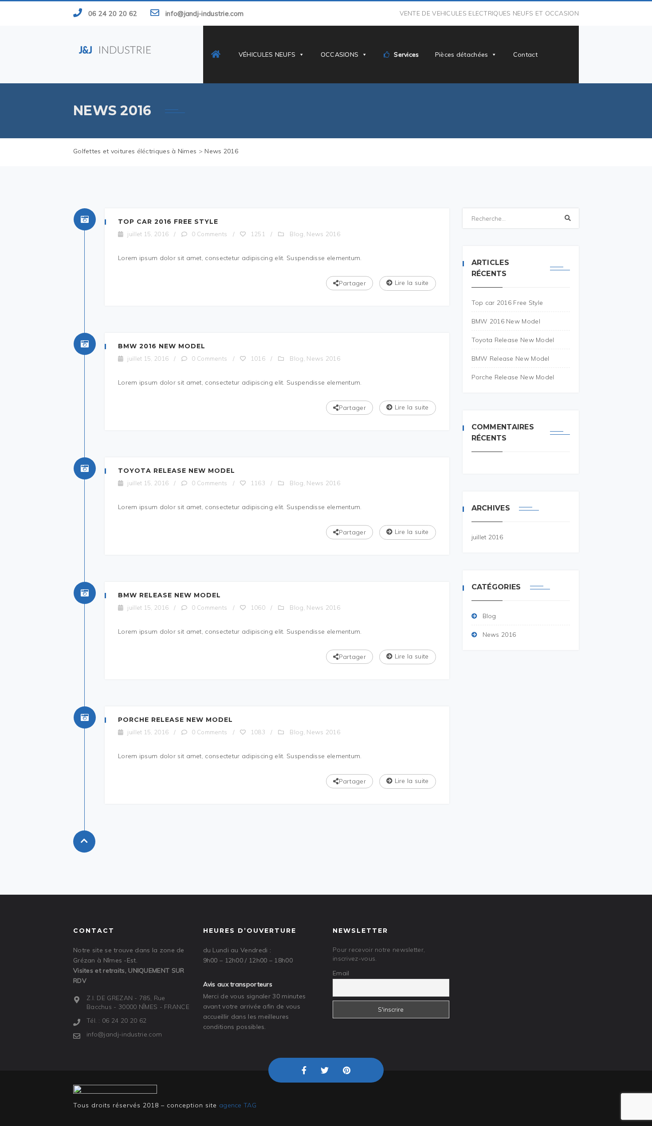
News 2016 (323, 234)
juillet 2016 (487, 537)
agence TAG (237, 1105)
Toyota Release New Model (176, 471)
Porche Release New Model (175, 720)
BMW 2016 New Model (161, 346)
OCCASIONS (340, 54)
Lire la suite (410, 283)
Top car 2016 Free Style (168, 222)
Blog (296, 234)
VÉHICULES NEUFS (267, 54)
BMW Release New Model (169, 595)
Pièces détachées (461, 54)
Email (341, 973)
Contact (525, 54)
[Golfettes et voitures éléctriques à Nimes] (115, 49)
